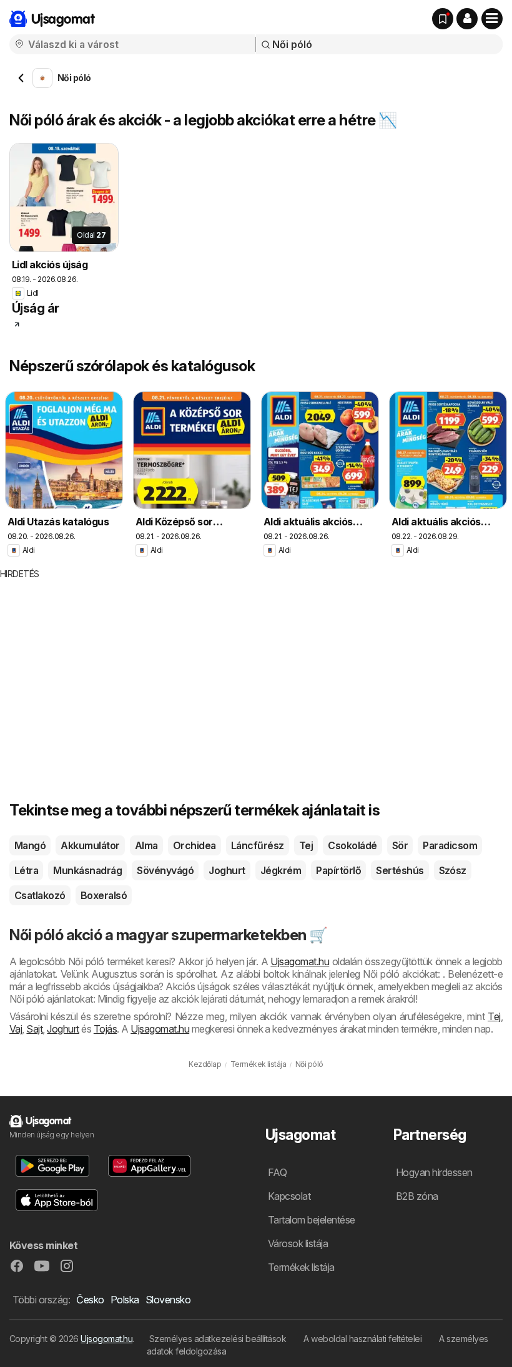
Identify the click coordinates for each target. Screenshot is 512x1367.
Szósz (452, 870)
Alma (146, 845)
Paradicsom (450, 845)
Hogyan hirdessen (434, 1172)
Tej (306, 845)
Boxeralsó (104, 895)
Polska (125, 1299)
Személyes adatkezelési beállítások (218, 1338)
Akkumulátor (90, 845)
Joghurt (227, 870)
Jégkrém (280, 870)
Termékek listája (301, 1267)
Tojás (105, 1029)
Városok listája (298, 1243)
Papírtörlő (338, 870)
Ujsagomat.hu (299, 961)
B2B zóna (417, 1196)
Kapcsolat (289, 1196)
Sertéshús (399, 870)
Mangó (30, 845)
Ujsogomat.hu (106, 1338)
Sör (400, 845)
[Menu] (492, 18)
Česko (90, 1299)
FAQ (277, 1172)
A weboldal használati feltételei (362, 1338)
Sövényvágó (165, 870)
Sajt (34, 1029)
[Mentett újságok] (442, 18)
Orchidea (194, 845)
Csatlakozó (40, 895)
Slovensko (167, 1299)
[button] (467, 18)
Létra (26, 870)
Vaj (15, 1029)
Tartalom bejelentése (311, 1220)
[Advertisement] (234, 673)
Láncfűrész (257, 845)
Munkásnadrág (87, 870)
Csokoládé (352, 845)
